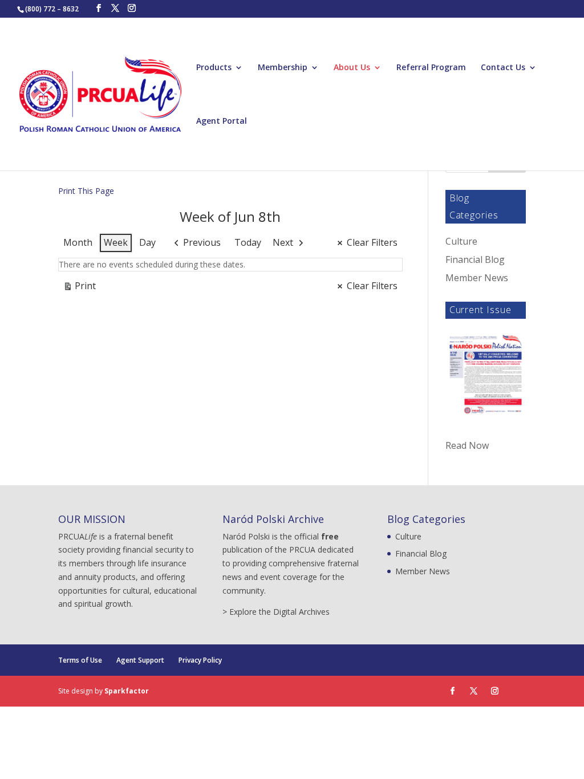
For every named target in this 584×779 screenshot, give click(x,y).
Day (147, 242)
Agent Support (140, 660)
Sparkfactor (126, 691)
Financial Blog (475, 259)
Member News (476, 277)
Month (77, 242)
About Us (352, 67)
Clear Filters (372, 242)
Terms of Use (80, 660)
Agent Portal (221, 121)
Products (214, 67)
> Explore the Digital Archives (276, 611)
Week (116, 242)
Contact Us (503, 67)
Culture (461, 241)
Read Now (467, 445)
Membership (282, 67)
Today (247, 242)
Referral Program (431, 67)
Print (79, 288)
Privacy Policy (200, 660)
